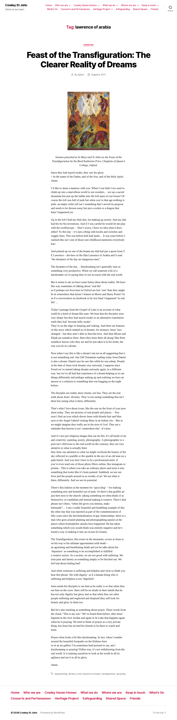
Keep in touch (149, 5)
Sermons (88, 45)
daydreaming (61, 674)
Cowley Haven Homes (85, 5)
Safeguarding (123, 9)
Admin (81, 74)
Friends (154, 9)
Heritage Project (101, 9)
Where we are (128, 5)
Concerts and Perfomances (75, 9)
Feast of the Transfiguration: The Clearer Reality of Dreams (88, 59)
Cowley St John (16, 5)
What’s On (52, 9)
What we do (108, 5)
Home (49, 5)
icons (79, 674)
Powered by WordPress (52, 712)
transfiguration (108, 674)
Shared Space (140, 9)
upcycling (121, 674)
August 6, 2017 (98, 74)
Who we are (61, 5)
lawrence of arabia (91, 674)
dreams (71, 674)
